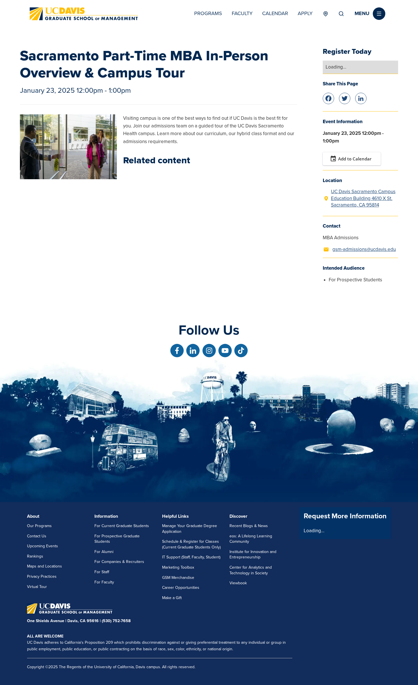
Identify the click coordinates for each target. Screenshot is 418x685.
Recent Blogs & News (248, 525)
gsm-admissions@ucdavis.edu (364, 249)
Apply (305, 13)
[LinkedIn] (361, 98)
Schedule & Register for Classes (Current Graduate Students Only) (191, 544)
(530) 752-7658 (116, 620)
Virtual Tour (37, 586)
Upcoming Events (42, 546)
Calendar (275, 13)
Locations (325, 13)
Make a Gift (172, 597)
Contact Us (36, 536)
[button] (370, 14)
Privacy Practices (42, 576)
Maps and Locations (44, 566)
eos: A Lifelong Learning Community (250, 539)
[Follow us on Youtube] (225, 350)
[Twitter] (344, 98)
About (33, 516)
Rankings (35, 556)
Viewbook (238, 583)
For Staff (101, 572)
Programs (208, 13)
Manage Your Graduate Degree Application (189, 528)
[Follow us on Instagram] (209, 350)
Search (341, 13)
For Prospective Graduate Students (117, 539)
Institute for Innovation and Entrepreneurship (252, 554)
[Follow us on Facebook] (177, 350)
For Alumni (103, 551)
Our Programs (39, 525)
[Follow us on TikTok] (241, 350)
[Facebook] (328, 98)
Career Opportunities (180, 587)
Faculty (242, 13)
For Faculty (104, 582)
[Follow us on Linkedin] (193, 350)
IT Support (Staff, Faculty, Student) (191, 557)
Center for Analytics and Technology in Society (250, 570)
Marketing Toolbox (178, 567)
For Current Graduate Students (121, 525)
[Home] (84, 14)
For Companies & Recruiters (119, 561)
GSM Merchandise (178, 577)
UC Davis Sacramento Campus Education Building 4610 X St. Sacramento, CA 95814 (363, 198)
